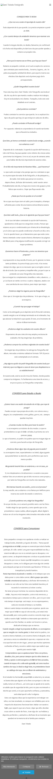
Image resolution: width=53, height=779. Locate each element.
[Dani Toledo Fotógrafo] (12, 5)
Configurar (26, 767)
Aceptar (27, 772)
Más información (9, 767)
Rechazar (44, 767)
